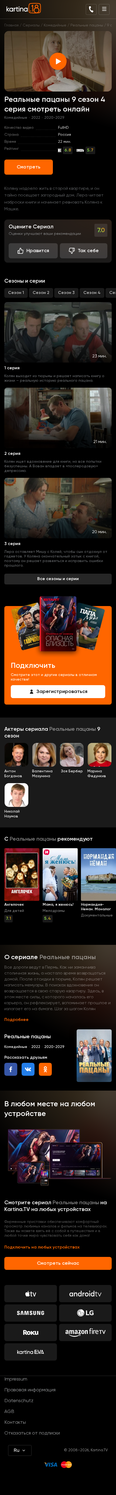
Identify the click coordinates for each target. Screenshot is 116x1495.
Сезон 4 (92, 293)
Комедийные (55, 25)
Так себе (88, 250)
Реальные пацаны (86, 25)
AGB (9, 1411)
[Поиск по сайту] (91, 9)
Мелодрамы (54, 911)
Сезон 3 (66, 293)
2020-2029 (54, 118)
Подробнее (16, 1020)
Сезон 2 (41, 293)
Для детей (14, 911)
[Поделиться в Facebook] (10, 1069)
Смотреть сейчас (58, 1263)
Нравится (37, 250)
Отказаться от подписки (32, 1433)
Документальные (97, 915)
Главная (11, 25)
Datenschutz (18, 1400)
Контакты (15, 1422)
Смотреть (28, 167)
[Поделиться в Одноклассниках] (45, 1069)
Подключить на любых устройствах (42, 1247)
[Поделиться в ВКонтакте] (28, 1069)
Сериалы (31, 25)
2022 (35, 118)
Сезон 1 (16, 293)
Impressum (15, 1379)
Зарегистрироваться (61, 691)
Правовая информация (30, 1390)
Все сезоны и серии (58, 579)
